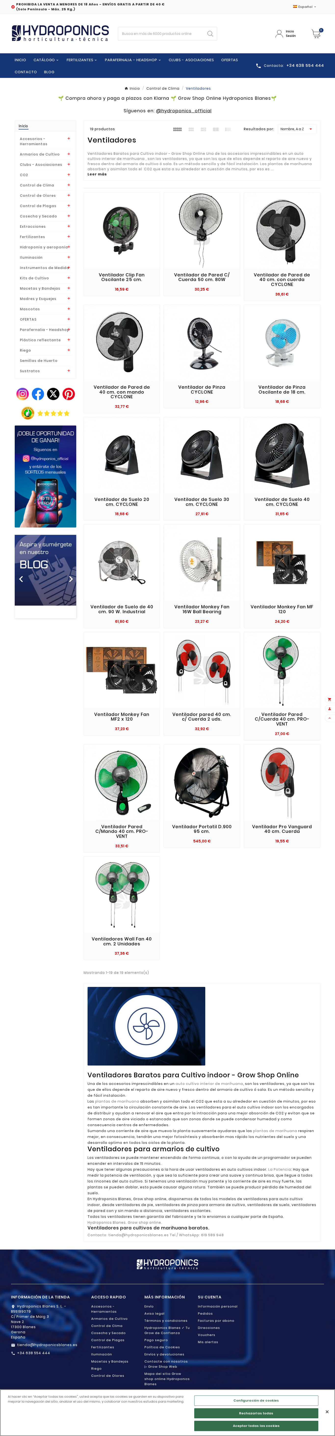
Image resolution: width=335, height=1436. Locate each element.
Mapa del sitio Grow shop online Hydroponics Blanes (167, 1378)
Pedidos (205, 1313)
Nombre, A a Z (297, 129)
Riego (25, 350)
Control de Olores (38, 195)
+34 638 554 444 (33, 1353)
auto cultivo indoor (255, 1107)
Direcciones (209, 1327)
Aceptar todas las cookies (256, 1425)
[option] (45, 576)
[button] (19, 576)
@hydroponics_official (184, 111)
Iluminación (31, 257)
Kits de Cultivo (34, 278)
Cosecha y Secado (38, 216)
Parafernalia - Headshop (45, 329)
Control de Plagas (38, 205)
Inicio (23, 126)
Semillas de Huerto (39, 360)
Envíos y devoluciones (164, 1354)
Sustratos (30, 371)
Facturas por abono (216, 1320)
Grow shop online (150, 1198)
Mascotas (30, 309)
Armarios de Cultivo (40, 154)
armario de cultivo (235, 1089)
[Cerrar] (327, 1412)
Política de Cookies (162, 1347)
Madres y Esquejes (38, 298)
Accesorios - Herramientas (34, 141)
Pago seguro (156, 1340)
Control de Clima (37, 185)
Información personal (218, 1306)
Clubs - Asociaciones (41, 164)
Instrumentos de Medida (44, 267)
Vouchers (206, 1335)
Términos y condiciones (166, 1320)
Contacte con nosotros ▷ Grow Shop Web (166, 1364)
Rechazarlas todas (256, 1413)
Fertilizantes (32, 236)
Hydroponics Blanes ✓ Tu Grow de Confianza (167, 1330)
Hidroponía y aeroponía (44, 247)
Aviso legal (154, 1313)
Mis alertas (208, 1342)
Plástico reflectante (40, 340)
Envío (149, 1306)
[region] (167, 1412)
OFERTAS (28, 319)
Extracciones (33, 226)
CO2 (24, 174)
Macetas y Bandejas (40, 288)
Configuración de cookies (256, 1400)
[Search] (210, 33)
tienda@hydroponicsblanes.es (47, 1344)
